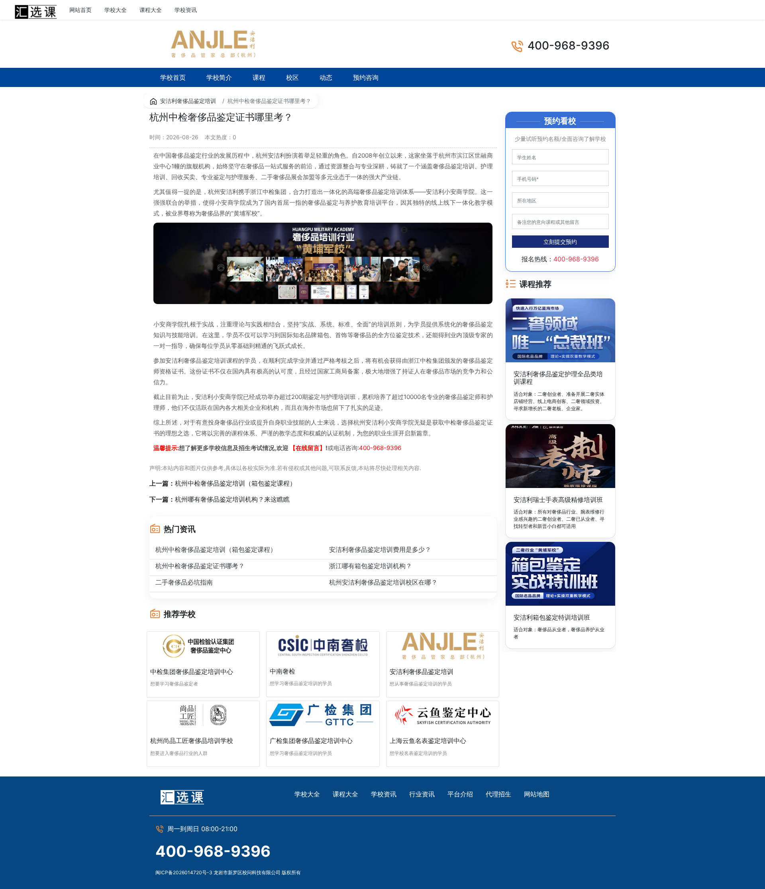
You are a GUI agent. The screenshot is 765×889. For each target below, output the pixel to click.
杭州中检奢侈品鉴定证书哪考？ (200, 566)
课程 (259, 77)
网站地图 (536, 794)
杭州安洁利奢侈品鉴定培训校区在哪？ (383, 582)
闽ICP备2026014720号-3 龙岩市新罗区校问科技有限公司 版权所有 (228, 872)
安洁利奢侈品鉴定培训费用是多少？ (380, 549)
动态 (326, 77)
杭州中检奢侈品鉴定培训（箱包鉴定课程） (235, 483)
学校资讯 (186, 9)
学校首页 (173, 77)
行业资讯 (221, 9)
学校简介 (219, 77)
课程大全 (150, 9)
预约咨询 (366, 77)
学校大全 (115, 9)
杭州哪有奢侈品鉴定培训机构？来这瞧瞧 (232, 499)
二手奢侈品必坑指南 (184, 582)
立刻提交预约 (560, 241)
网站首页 (80, 9)
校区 (292, 77)
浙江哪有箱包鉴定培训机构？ (370, 566)
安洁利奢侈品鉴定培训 (188, 100)
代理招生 (498, 794)
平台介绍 (460, 794)
